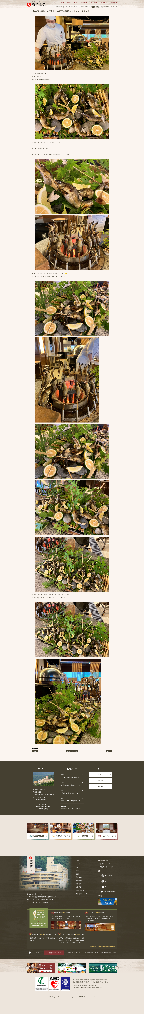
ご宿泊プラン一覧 (104, 864)
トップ (54, 2)
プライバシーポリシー (71, 6)
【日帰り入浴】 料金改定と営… (70, 776)
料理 (69, 2)
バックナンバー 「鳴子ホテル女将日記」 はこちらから (43, 806)
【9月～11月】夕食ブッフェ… (70, 791)
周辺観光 (94, 2)
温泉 (62, 2)
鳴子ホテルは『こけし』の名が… (71, 807)
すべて (100, 775)
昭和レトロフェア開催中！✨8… (71, 799)
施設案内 (84, 2)
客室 (75, 2)
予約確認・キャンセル (105, 867)
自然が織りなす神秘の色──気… (71, 784)
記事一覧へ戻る (72, 751)
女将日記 (100, 786)
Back (35, 751)
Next (108, 751)
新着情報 (114, 2)
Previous (27, 968)
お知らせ (100, 780)
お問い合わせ (58, 6)
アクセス (104, 2)
